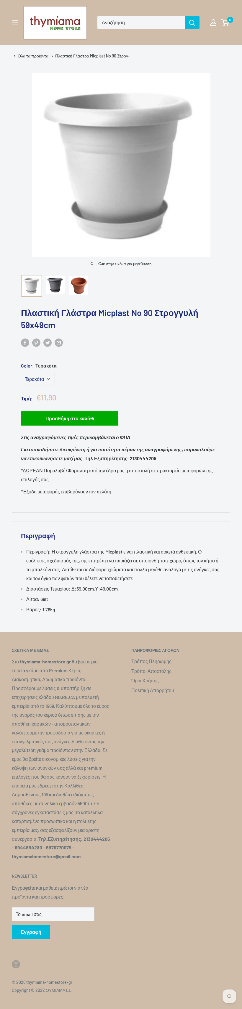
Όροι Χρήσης (145, 680)
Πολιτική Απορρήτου (152, 690)
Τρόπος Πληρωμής (151, 661)
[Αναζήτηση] (192, 22)
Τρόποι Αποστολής (151, 671)
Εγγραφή (31, 932)
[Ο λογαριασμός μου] (213, 22)
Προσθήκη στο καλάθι (69, 418)
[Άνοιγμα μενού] (15, 22)
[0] (225, 22)
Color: (39, 365)
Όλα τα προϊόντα (33, 55)
